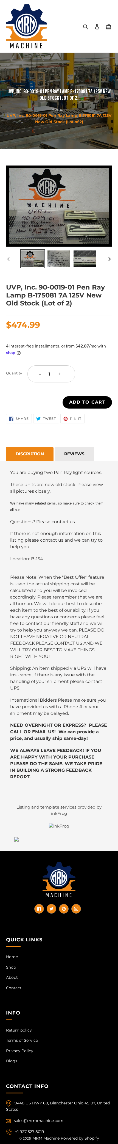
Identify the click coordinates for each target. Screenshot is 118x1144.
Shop (11, 967)
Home (57, 109)
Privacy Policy (19, 1050)
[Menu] (108, 26)
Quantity (14, 373)
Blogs (11, 1060)
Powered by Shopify (80, 1138)
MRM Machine (46, 1138)
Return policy (19, 1030)
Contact (13, 987)
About (12, 977)
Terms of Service (22, 1040)
